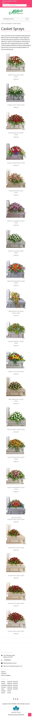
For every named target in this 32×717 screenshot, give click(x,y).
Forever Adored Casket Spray (16, 191)
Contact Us (4, 673)
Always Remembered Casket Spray (16, 488)
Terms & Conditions (6, 675)
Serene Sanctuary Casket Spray (16, 76)
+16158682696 (7, 660)
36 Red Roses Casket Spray (16, 603)
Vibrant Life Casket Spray (16, 371)
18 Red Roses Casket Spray (16, 548)
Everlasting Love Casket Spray (16, 134)
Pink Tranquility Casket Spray (16, 400)
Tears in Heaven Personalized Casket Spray (16, 518)
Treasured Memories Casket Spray (16, 282)
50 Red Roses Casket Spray (16, 631)
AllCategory (9, 23)
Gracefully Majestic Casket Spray (16, 222)
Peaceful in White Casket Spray (16, 252)
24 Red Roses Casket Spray (16, 575)
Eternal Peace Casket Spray (16, 105)
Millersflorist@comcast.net (9, 663)
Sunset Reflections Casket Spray (16, 458)
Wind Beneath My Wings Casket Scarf (16, 312)
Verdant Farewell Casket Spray (16, 342)
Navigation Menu (8, 19)
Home (2, 23)
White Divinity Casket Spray (16, 429)
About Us (3, 671)
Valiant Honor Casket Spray (16, 163)
